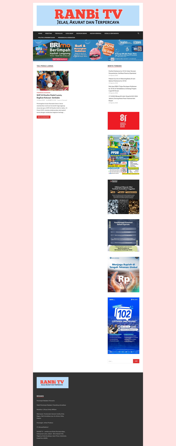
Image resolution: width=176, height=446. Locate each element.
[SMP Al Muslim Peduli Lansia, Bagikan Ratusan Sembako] (53, 81)
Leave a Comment (62, 100)
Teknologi (59, 33)
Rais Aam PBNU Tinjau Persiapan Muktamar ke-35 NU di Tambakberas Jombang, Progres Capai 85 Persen (123, 88)
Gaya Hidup (69, 33)
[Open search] (138, 33)
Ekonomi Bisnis (81, 33)
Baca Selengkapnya (43, 117)
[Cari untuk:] (123, 361)
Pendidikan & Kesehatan (66, 37)
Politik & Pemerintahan (46, 37)
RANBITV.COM (52, 100)
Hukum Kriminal (95, 33)
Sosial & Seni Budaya (111, 33)
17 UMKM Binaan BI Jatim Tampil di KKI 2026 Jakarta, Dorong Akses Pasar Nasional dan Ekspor (123, 98)
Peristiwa (48, 33)
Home (40, 33)
